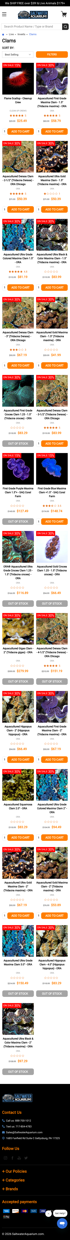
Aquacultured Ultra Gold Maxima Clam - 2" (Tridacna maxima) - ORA (18, 886)
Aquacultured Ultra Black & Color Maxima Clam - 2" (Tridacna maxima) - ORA (18, 1042)
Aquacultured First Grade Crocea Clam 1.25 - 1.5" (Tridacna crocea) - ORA (18, 414)
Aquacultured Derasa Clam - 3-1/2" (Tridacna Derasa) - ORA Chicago (51, 414)
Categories (15, 1180)
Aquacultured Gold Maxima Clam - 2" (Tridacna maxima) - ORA (52, 886)
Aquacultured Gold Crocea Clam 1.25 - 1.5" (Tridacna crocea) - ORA (52, 570)
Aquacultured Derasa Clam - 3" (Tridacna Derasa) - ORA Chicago (18, 336)
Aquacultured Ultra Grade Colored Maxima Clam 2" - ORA (52, 808)
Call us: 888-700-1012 (18, 1120)
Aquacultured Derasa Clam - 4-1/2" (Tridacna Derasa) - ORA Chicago (51, 652)
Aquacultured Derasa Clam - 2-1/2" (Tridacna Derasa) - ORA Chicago (18, 180)
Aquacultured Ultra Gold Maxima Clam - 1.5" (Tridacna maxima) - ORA (51, 180)
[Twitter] (26, 1158)
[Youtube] (19, 1158)
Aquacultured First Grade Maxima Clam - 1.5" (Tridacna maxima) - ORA (51, 102)
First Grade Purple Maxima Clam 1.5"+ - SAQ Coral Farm (18, 492)
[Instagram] (5, 1158)
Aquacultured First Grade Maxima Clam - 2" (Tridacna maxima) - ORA (51, 730)
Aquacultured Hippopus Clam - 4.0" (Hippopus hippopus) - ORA (51, 964)
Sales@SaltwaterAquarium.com (24, 1132)
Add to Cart (20, 131)
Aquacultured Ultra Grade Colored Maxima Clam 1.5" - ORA (18, 258)
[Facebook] (12, 1158)
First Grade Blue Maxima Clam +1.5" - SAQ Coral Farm (52, 492)
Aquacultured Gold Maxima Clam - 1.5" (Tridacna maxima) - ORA (52, 336)
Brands (12, 1189)
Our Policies (16, 1171)
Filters (52, 54)
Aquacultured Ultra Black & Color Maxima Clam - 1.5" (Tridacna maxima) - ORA (52, 258)
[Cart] (65, 14)
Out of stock (18, 443)
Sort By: (8, 47)
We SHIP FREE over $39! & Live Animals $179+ (35, 3)
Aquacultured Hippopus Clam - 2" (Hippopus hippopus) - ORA (18, 730)
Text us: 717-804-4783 (19, 1126)
